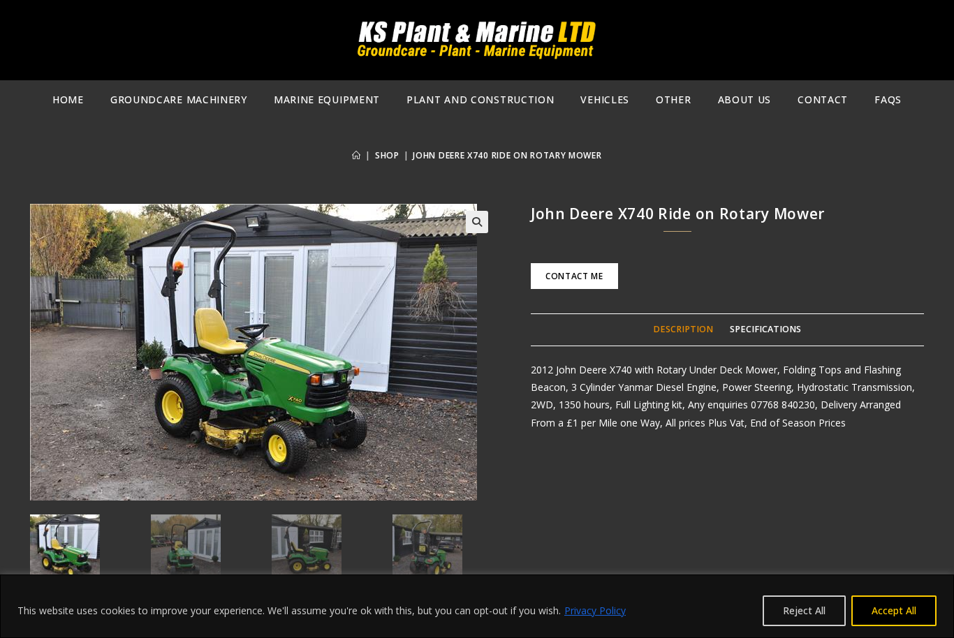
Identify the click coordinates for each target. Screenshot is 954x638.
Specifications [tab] (765, 329)
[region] (477, 606)
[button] (477, 222)
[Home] (356, 155)
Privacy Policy (595, 610)
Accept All (894, 610)
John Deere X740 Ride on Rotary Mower (507, 155)
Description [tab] (683, 329)
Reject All (804, 610)
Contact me (574, 276)
